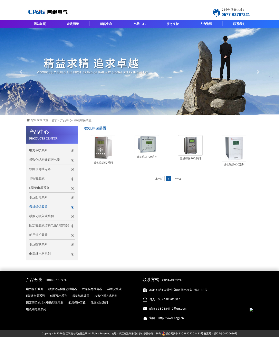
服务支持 (173, 24)
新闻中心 (106, 24)
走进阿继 (73, 24)
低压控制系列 (38, 244)
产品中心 (139, 24)
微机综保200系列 (190, 158)
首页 (55, 120)
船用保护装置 (38, 235)
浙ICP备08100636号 (225, 333)
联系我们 (239, 24)
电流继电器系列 (40, 254)
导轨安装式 (37, 178)
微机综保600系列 (234, 164)
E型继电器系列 (39, 188)
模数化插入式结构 (41, 216)
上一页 (159, 178)
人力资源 (206, 24)
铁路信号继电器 (40, 169)
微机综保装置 (83, 120)
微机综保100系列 (147, 156)
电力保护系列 (38, 150)
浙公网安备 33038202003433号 (184, 333)
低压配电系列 (38, 197)
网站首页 (40, 24)
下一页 (177, 178)
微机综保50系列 (103, 162)
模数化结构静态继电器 (44, 160)
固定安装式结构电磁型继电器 (49, 225)
